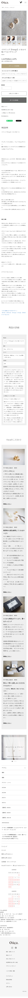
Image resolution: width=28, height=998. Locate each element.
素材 (3, 772)
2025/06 (4, 787)
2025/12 (4, 802)
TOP (3, 7)
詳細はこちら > (7, 504)
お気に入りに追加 (13, 93)
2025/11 (4, 797)
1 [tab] (12, 761)
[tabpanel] (14, 747)
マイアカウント (9, 976)
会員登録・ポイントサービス (8, 861)
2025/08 (4, 792)
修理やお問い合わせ (6, 857)
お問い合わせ (9, 986)
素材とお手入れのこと (7, 854)
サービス (3, 850)
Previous (3, 23)
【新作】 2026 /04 (7, 817)
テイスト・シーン (6, 782)
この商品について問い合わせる (8, 112)
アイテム (7, 7)
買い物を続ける (4, 116)
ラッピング (4, 846)
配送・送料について (10, 951)
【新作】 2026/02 (6, 807)
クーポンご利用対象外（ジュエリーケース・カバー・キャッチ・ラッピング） (14, 828)
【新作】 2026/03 (6, 812)
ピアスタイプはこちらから (7, 271)
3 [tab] (15, 761)
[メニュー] (25, 2)
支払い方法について (10, 958)
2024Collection (5, 822)
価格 (3, 777)
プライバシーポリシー (11, 966)
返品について (4, 106)
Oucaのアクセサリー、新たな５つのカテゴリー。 (13, 865)
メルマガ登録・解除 (10, 971)
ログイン (8, 983)
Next (25, 23)
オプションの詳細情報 (14, 66)
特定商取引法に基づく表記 (7, 109)
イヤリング (12, 7)
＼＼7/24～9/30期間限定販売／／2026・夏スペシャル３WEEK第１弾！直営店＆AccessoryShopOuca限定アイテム (14, 836)
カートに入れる (14, 100)
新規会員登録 (9, 979)
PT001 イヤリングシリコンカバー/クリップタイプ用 (12, 302)
